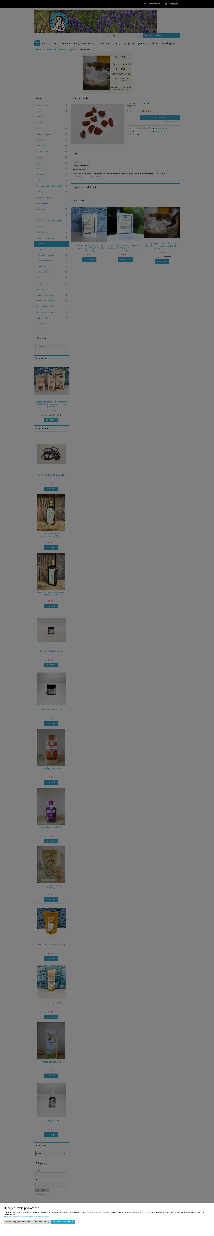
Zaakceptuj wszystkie (63, 1222)
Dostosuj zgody (42, 1222)
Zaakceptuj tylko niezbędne (18, 1222)
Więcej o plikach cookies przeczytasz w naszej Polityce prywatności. (27, 1217)
